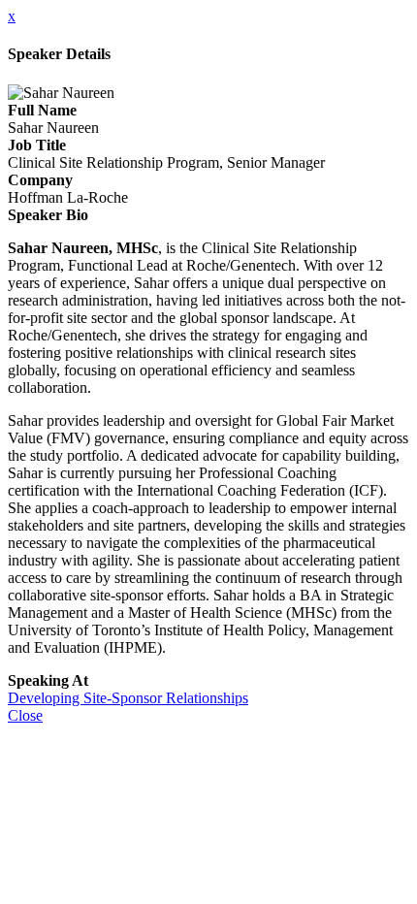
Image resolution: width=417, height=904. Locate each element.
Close (25, 715)
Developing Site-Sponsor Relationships (128, 698)
